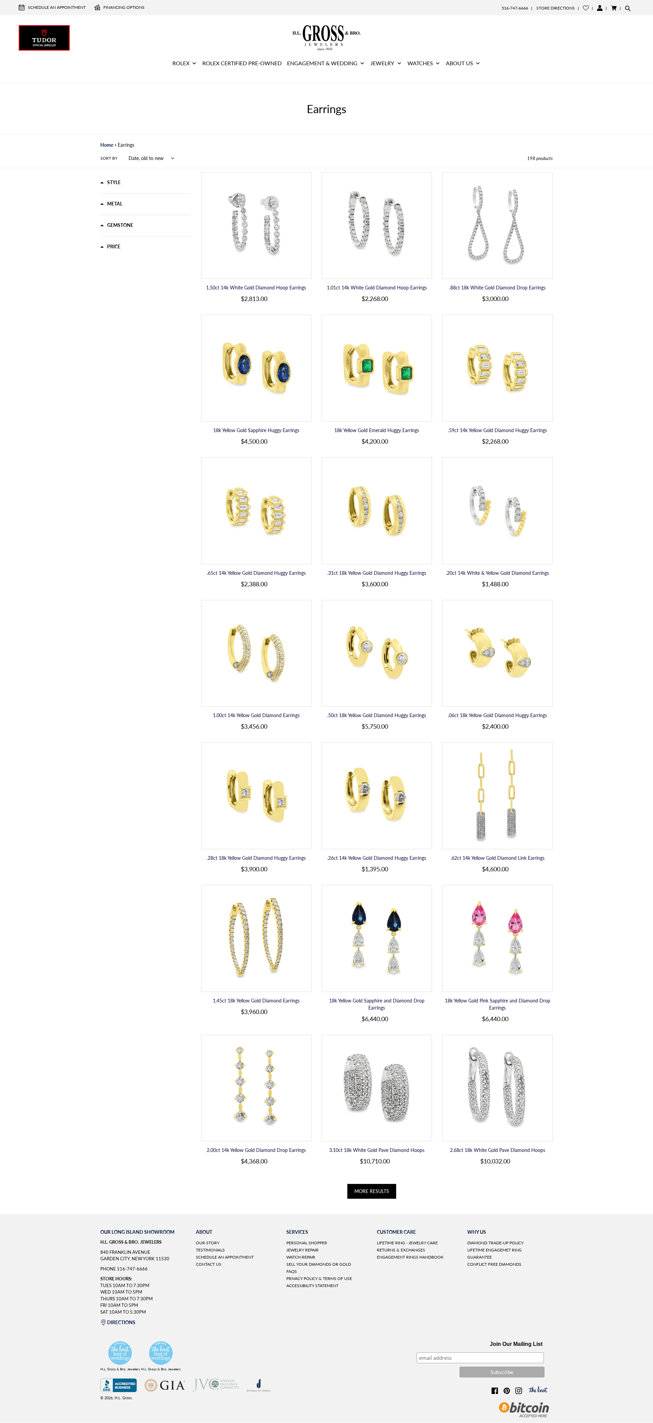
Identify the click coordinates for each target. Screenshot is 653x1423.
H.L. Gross (123, 1397)
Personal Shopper (306, 1242)
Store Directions (555, 8)
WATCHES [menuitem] (420, 63)
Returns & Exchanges (401, 1249)
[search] (627, 8)
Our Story (207, 1242)
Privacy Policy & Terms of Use (319, 1278)
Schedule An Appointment (57, 7)
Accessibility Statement (312, 1285)
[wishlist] (586, 8)
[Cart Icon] (613, 8)
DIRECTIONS (121, 1322)
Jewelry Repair (302, 1249)
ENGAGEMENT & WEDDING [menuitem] (322, 63)
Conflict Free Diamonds (494, 1264)
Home (106, 145)
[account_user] (599, 8)
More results (371, 1191)
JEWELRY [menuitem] (382, 63)
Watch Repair (300, 1257)
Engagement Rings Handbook (410, 1257)
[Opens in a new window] (118, 1390)
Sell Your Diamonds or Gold (318, 1264)
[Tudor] (44, 37)
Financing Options (124, 7)
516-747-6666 (515, 8)
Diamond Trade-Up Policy (495, 1242)
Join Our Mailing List (516, 1344)
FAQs (291, 1271)
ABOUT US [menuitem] (459, 63)
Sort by (108, 158)
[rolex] (608, 37)
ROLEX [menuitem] (180, 63)
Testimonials (210, 1249)
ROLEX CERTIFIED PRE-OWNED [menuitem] (242, 63)
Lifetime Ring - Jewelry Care (407, 1242)
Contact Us (208, 1264)
